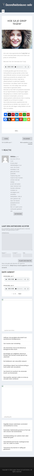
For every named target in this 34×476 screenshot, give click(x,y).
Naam (4, 253)
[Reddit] (13, 119)
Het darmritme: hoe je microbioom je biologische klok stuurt (14, 348)
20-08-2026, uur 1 (8, 276)
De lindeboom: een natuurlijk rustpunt (15, 361)
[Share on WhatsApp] (24, 114)
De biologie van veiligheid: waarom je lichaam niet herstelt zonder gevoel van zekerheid (15, 355)
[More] (29, 119)
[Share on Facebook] (5, 114)
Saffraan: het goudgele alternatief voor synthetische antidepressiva (15, 338)
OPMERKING (5, 233)
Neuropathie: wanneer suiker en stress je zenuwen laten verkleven (15, 378)
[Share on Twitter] (9, 114)
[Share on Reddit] (20, 114)
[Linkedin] (17, 119)
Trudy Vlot (24, 53)
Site (24, 253)
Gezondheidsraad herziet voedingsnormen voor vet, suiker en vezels (16, 442)
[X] (9, 119)
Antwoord (18, 214)
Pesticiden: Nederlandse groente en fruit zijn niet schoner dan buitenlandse (16, 430)
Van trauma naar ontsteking (11, 343)
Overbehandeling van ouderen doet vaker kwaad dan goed (16, 436)
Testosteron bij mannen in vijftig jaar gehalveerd (14, 448)
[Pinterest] (21, 119)
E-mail (15, 253)
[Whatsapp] (25, 119)
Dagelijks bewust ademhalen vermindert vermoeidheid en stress (15, 424)
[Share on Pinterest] (13, 114)
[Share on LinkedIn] (16, 114)
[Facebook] (5, 119)
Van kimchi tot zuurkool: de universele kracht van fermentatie (15, 372)
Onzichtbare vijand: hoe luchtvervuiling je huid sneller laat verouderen (16, 366)
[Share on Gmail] (28, 114)
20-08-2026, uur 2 (8, 285)
